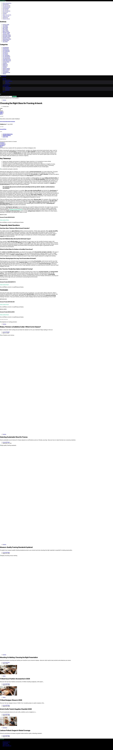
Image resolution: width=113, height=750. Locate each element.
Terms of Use (6, 16)
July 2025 (5, 41)
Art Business (6, 8)
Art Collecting (6, 5)
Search (14, 96)
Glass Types (5, 136)
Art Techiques (6, 55)
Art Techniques (6, 10)
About (4, 91)
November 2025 (7, 36)
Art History (5, 9)
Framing (5, 13)
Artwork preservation (7, 134)
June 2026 (5, 27)
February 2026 (6, 32)
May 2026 (5, 28)
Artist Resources (7, 3)
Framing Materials (7, 135)
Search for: (2, 95)
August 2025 (6, 40)
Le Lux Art (2, 0)
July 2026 (5, 26)
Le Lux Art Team (3, 129)
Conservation (6, 62)
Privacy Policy (6, 18)
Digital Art (5, 12)
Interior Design (6, 7)
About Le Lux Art (7, 14)
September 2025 (7, 39)
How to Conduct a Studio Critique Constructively (7, 121)
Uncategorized (6, 72)
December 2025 (7, 35)
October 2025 (6, 37)
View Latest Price (4, 220)
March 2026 (6, 31)
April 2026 (5, 29)
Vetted (4, 73)
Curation (5, 63)
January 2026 (6, 33)
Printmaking (6, 4)
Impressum (5, 17)
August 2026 (6, 24)
